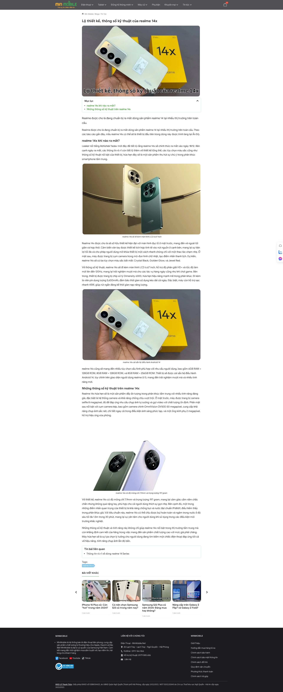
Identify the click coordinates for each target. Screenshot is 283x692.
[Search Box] (218, 4)
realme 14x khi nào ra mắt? (101, 105)
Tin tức (186, 4)
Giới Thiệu (195, 643)
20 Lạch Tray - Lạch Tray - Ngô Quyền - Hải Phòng (146, 647)
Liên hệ (127, 659)
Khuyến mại (170, 4)
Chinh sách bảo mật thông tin (204, 657)
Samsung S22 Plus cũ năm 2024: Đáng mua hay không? (154, 607)
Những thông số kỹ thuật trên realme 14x (109, 109)
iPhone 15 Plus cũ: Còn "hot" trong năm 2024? (95, 606)
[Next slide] (206, 592)
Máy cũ (141, 4)
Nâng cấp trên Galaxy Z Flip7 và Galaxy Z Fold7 (185, 606)
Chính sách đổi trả (199, 662)
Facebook (63, 658)
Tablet (101, 4)
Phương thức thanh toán (202, 671)
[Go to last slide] (76, 592)
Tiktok (88, 658)
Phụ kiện (156, 4)
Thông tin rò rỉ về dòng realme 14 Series (108, 553)
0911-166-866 (137, 651)
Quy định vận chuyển (200, 667)
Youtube (76, 658)
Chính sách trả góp (199, 676)
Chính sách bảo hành (200, 652)
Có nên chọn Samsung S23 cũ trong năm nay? (125, 606)
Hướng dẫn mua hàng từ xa (203, 648)
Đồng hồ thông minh (121, 4)
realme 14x (87, 565)
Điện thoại (86, 4)
